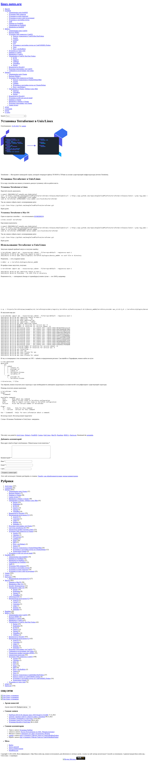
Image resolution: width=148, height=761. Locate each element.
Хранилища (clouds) (20, 551)
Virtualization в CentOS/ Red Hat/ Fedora (22, 56)
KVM (15, 58)
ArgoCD (16, 517)
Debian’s (7, 72)
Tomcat (15, 546)
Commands (8, 109)
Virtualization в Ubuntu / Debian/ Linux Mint (23, 89)
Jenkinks (15, 522)
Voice (15, 47)
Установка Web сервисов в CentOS (21, 34)
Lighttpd (15, 40)
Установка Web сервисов (17, 14)
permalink (90, 435)
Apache (15, 38)
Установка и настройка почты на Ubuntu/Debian (29, 85)
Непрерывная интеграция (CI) (19, 515)
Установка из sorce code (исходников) (21, 18)
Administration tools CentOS (18, 31)
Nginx (15, 41)
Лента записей (14, 747)
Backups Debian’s (14, 76)
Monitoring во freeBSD (16, 27)
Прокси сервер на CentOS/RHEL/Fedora (26, 676)
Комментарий (6, 458)
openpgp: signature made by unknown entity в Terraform (27, 717)
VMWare (16, 61)
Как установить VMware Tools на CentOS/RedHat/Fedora (39, 735)
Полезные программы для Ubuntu (20, 103)
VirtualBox (16, 63)
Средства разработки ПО (17, 528)
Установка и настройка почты (19, 20)
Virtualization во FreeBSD (17, 25)
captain (23, 126)
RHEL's (66, 435)
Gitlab (15, 520)
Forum (7, 110)
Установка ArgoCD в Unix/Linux (20, 720)
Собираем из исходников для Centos (21, 71)
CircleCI (15, 602)
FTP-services (17, 537)
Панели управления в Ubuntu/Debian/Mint (27, 80)
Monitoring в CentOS (16, 54)
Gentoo (40, 435)
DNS (14, 662)
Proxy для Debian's (19, 544)
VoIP (10, 21)
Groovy (7, 575)
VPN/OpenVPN (14, 597)
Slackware (73, 435)
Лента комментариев (16, 749)
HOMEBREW (39, 216)
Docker (15, 65)
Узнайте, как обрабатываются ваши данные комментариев (58, 476)
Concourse (16, 519)
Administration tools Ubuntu (18, 74)
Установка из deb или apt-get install (20, 98)
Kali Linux (47, 435)
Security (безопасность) (17, 586)
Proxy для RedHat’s (19, 49)
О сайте (7, 112)
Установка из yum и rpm (17, 51)
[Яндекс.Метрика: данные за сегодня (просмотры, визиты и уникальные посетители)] (69, 759)
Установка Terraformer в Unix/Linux (21, 718)
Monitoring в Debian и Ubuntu (19, 101)
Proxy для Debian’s (19, 87)
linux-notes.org (11, 4)
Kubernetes (16, 504)
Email (3, 465)
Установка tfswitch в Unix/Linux (19, 722)
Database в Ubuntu (15, 100)
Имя (3, 461)
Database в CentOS (15, 52)
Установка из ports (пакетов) (18, 16)
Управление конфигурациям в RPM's (21, 653)
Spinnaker (16, 524)
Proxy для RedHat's (19, 669)
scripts (7, 107)
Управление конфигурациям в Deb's (21, 529)
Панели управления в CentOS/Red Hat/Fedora (28, 36)
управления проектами (17, 655)
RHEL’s (7, 29)
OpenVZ (16, 60)
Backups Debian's (14, 493)
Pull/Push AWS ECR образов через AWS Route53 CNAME (28, 715)
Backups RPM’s (14, 32)
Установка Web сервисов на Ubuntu (21, 78)
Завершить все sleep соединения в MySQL (35, 733)
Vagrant (15, 509)
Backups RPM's (14, 617)
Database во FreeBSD (16, 23)
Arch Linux (20, 435)
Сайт (2, 469)
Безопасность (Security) (17, 67)
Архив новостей (10, 707)
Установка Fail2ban (26, 730)
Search (3, 116)
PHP (14, 542)
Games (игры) (13, 105)
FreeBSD (8, 11)
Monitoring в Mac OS (16, 584)
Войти (11, 745)
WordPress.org (13, 750)
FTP (14, 43)
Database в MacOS (15, 582)
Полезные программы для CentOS (20, 69)
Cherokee (16, 535)
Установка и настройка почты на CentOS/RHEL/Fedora (32, 45)
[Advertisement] (74, 167)
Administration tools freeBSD (18, 12)
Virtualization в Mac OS (16, 588)
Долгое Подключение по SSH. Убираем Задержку (38, 732)
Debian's (27, 435)
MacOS (7, 9)
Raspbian (60, 435)
